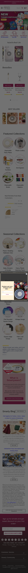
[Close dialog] (26, 274)
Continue (7, 294)
